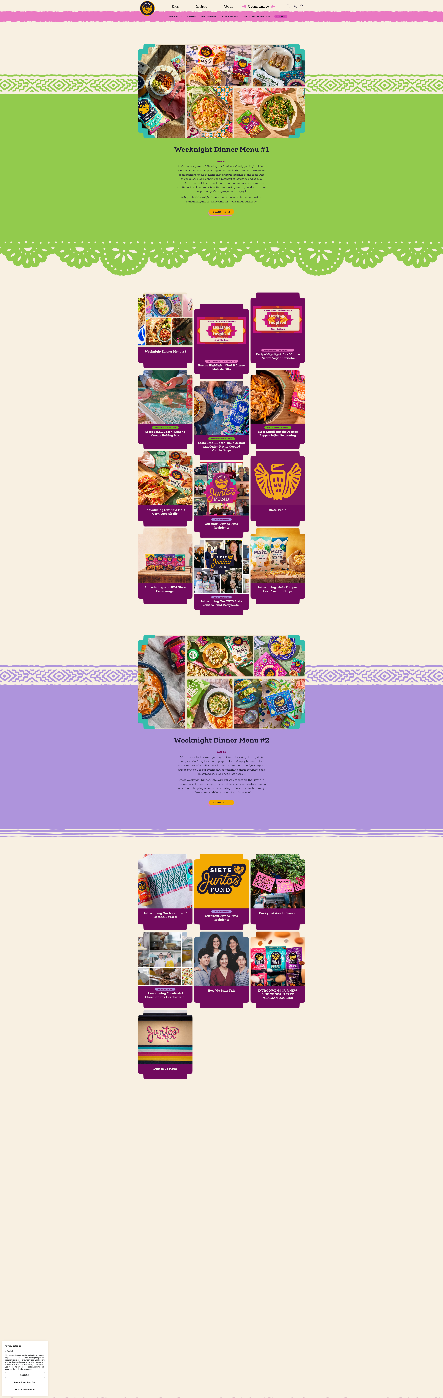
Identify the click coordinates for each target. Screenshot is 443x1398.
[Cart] (301, 6)
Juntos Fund (208, 16)
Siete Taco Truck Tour (257, 16)
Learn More (221, 212)
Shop (175, 6)
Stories (280, 16)
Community (175, 16)
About (228, 6)
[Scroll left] (156, 16)
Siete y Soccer (230, 16)
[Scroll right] (297, 16)
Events (191, 16)
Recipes (201, 6)
